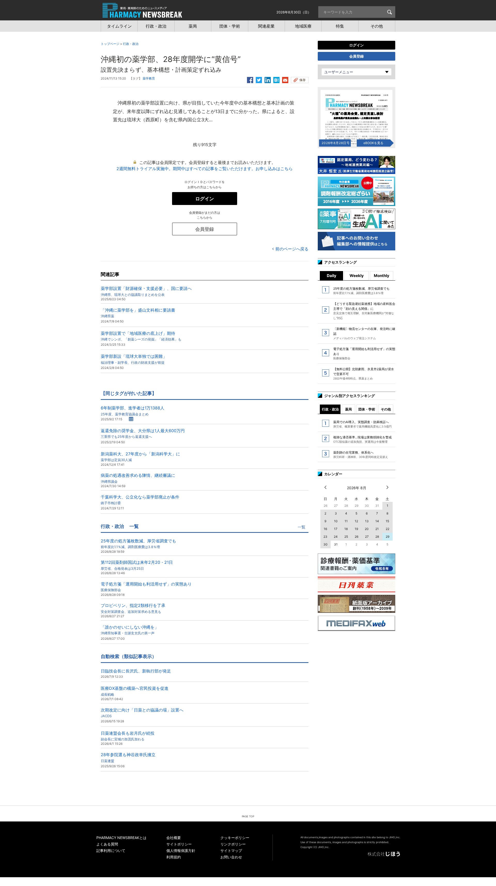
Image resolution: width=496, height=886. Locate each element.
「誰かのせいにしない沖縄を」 (130, 629)
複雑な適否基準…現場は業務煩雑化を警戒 (362, 439)
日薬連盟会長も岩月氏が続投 (127, 736)
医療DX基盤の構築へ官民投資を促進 (134, 691)
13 (367, 521)
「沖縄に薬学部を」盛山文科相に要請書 (138, 312)
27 (367, 537)
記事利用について (110, 850)
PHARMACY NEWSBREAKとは (121, 837)
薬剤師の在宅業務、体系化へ (360, 454)
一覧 (301, 527)
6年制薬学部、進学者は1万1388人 (132, 410)
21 (377, 529)
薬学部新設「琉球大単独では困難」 (134, 359)
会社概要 (173, 837)
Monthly (381, 275)
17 (335, 529)
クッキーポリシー (234, 837)
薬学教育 (149, 78)
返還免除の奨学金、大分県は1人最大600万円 (143, 433)
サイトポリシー (179, 844)
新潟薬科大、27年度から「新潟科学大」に (140, 456)
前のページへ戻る (291, 248)
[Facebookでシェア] (250, 79)
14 (377, 521)
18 (346, 529)
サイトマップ (231, 850)
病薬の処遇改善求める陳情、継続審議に (138, 478)
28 (377, 537)
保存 (302, 80)
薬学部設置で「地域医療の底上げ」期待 (141, 336)
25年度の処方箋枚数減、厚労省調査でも (138, 543)
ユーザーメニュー (338, 72)
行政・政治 (130, 44)
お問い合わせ (231, 857)
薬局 (348, 409)
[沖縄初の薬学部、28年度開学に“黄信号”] (276, 79)
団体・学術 (366, 409)
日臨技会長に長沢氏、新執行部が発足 (136, 671)
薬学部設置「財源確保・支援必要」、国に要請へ (146, 291)
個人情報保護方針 (180, 850)
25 (346, 537)
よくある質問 (107, 844)
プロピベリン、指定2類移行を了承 (133, 608)
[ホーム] (142, 15)
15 (387, 521)
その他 (386, 409)
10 (336, 521)
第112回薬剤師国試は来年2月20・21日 (137, 565)
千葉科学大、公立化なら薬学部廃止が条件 (140, 499)
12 (356, 521)
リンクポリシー (233, 844)
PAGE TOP (248, 816)
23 (325, 537)
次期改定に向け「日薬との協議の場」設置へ (142, 712)
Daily (331, 275)
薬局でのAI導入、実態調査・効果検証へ (362, 424)
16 (325, 529)
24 (336, 537)
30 (325, 544)
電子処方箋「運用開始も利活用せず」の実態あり (146, 586)
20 (367, 529)
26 (356, 537)
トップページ (110, 44)
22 (387, 529)
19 (356, 529)
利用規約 (173, 857)
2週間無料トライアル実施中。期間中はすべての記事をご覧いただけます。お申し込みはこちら (205, 168)
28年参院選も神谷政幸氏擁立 (128, 757)
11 (346, 521)
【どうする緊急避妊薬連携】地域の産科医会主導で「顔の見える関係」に (364, 311)
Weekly (357, 275)
